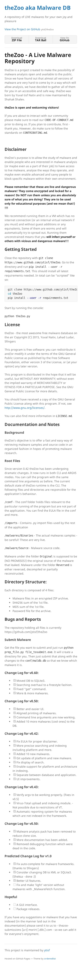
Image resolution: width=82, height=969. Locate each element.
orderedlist (50, 958)
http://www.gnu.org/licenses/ (25, 408)
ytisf (47, 950)
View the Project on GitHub (29, 29)
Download (16, 39)
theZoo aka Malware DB (38, 7)
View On (64, 39)
